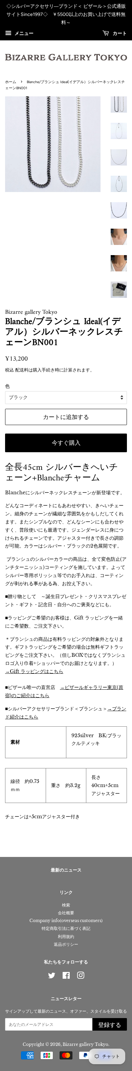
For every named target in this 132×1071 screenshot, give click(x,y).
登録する (109, 1024)
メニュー (23, 34)
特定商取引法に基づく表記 (66, 928)
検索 (66, 904)
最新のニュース (66, 870)
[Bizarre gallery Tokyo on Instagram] (80, 976)
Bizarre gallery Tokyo (85, 1044)
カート (119, 34)
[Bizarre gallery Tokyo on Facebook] (66, 976)
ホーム (10, 82)
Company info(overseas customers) (66, 920)
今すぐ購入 (66, 442)
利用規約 (66, 936)
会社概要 (66, 912)
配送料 (21, 370)
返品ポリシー (66, 944)
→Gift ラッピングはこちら (34, 671)
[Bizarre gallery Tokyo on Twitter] (52, 976)
